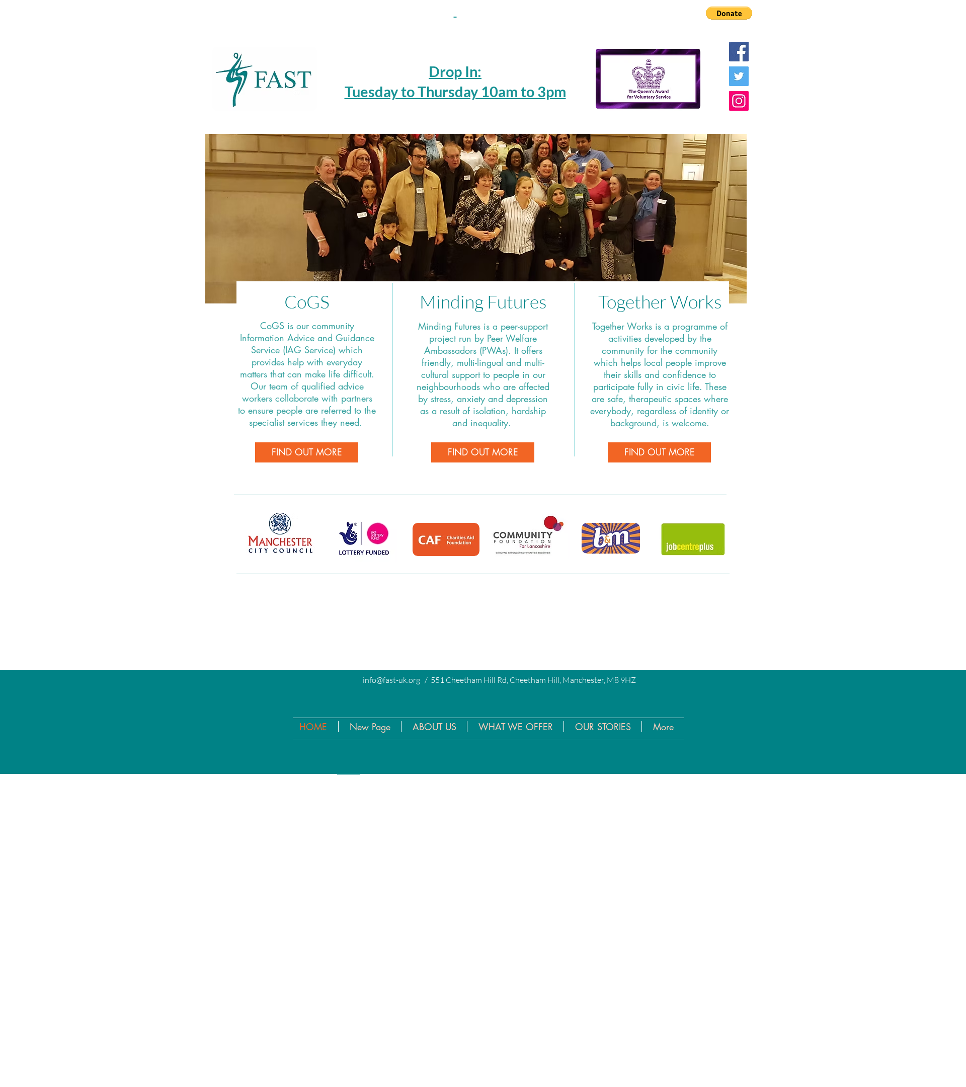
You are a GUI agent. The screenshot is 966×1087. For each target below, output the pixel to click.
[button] (729, 13)
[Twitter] (739, 76)
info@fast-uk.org (391, 680)
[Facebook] (739, 51)
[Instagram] (739, 101)
